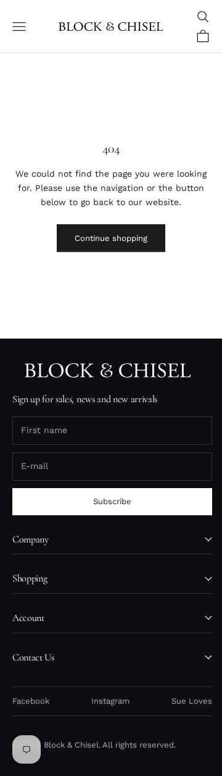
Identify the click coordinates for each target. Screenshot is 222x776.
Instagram (110, 701)
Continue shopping (111, 238)
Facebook (30, 701)
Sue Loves (191, 701)
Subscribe (112, 501)
